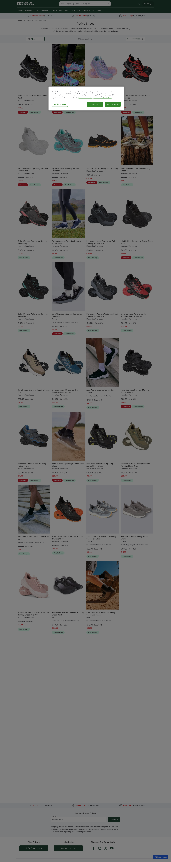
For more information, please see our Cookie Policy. (95, 98)
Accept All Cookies (112, 104)
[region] (86, 98)
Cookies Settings (60, 104)
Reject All (95, 104)
